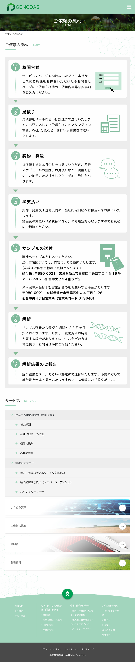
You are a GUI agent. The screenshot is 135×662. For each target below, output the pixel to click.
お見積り (106, 624)
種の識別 (25, 424)
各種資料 (106, 634)
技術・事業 (20, 616)
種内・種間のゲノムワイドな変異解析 (42, 472)
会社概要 (19, 611)
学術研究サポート (26, 463)
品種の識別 (26, 453)
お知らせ (19, 606)
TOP (7, 34)
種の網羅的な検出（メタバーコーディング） (46, 482)
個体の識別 (26, 443)
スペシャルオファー (32, 491)
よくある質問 (108, 630)
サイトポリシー (71, 649)
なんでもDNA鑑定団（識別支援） (35, 415)
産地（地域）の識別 (32, 434)
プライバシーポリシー (51, 649)
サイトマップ (88, 649)
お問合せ (106, 620)
